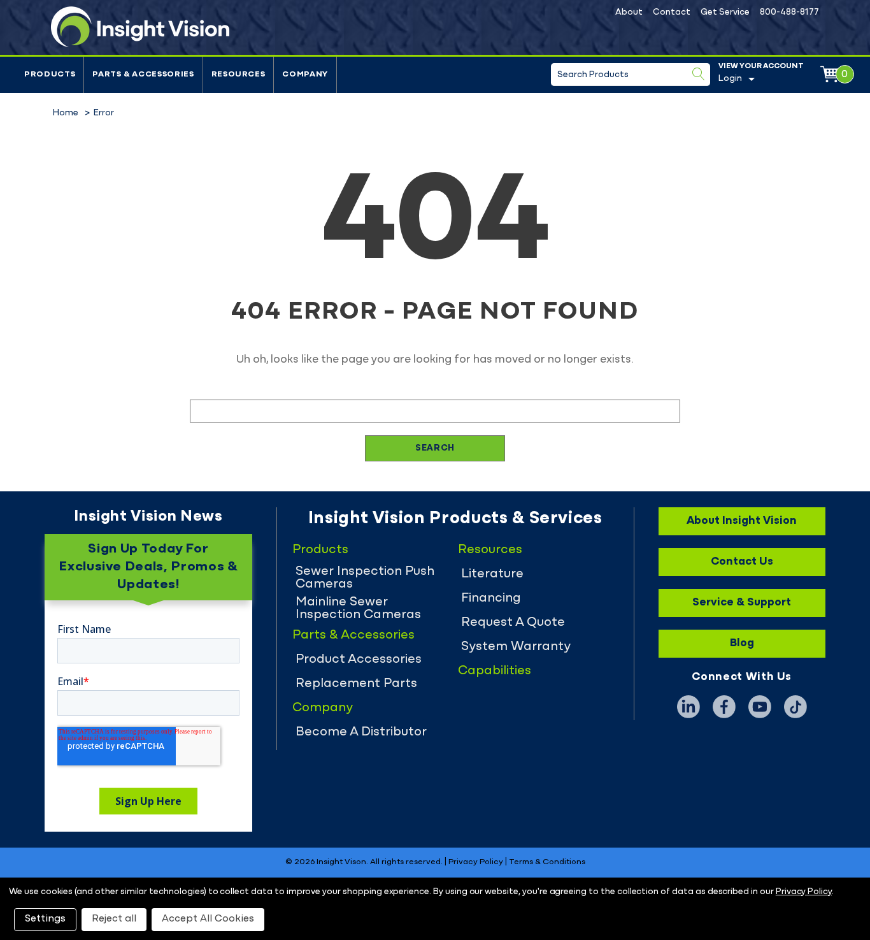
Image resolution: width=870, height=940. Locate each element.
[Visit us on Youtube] (759, 706)
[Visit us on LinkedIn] (688, 706)
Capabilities (494, 671)
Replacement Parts (356, 684)
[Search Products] (698, 74)
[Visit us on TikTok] (795, 706)
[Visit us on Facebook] (724, 706)
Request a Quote (513, 622)
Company (305, 74)
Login (730, 79)
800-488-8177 (789, 12)
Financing (491, 598)
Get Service (725, 12)
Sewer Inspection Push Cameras (365, 578)
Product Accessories (359, 659)
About (629, 12)
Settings (45, 919)
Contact (671, 12)
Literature (492, 574)
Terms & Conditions (547, 862)
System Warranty (516, 647)
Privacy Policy (475, 862)
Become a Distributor (361, 732)
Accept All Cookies (208, 919)
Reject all (114, 919)
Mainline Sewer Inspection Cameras (358, 609)
